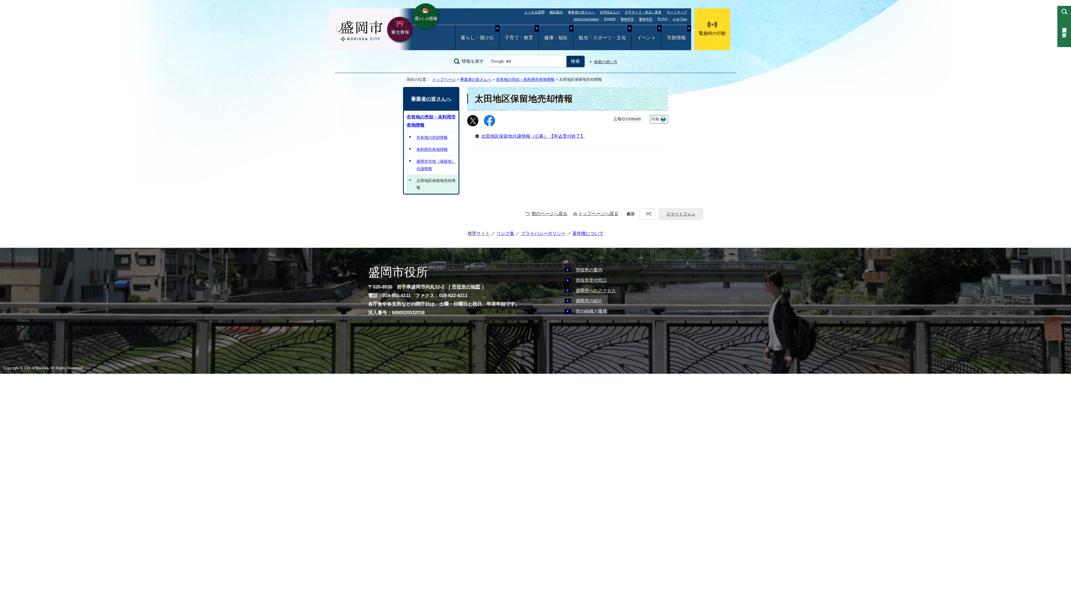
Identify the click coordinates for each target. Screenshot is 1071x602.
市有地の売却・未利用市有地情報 (525, 79)
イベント (646, 37)
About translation (586, 19)
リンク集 (505, 233)
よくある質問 (534, 12)
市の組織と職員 (591, 311)
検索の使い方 (605, 62)
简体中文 (627, 19)
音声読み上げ (610, 12)
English (610, 19)
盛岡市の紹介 (589, 300)
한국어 (662, 19)
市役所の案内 (589, 270)
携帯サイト (478, 233)
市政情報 (676, 37)
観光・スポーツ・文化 (602, 37)
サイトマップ (677, 12)
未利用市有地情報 (432, 149)
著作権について (588, 233)
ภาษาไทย (680, 19)
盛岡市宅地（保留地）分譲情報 (435, 165)
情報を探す (473, 61)
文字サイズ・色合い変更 (643, 12)
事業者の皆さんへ (581, 12)
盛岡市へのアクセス (596, 290)
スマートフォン (681, 214)
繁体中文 (645, 19)
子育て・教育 (519, 37)
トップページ (444, 79)
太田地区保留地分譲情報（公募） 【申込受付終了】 (533, 136)
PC (649, 214)
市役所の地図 (466, 287)
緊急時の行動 (712, 33)
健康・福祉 (556, 37)
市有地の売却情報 (432, 137)
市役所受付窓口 (591, 280)
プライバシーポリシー (543, 233)
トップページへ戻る (598, 213)
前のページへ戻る (549, 213)
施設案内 (556, 12)
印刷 (655, 119)
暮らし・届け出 (477, 37)
